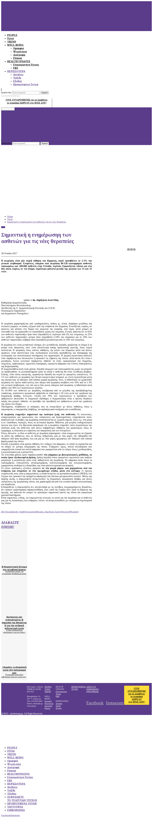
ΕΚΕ (15, 68)
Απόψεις (59, 703)
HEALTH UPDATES (18, 61)
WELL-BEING (15, 757)
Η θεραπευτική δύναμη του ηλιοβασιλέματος (14, 568)
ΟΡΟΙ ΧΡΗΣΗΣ (92, 691)
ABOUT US (91, 687)
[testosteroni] (29, 611)
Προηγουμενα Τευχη (25, 84)
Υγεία (3, 227)
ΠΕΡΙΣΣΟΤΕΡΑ (16, 71)
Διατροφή (48, 706)
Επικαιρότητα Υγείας (20, 777)
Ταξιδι (17, 77)
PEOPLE (48, 687)
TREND (48, 691)
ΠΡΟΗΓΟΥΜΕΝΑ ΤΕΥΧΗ (22, 803)
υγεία (67, 511)
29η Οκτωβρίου (8, 511)
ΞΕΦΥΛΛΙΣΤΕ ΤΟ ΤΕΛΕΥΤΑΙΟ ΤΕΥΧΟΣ (22, 798)
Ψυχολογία (49, 703)
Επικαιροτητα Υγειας (26, 64)
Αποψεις (18, 74)
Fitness (17, 58)
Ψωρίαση (74, 511)
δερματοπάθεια (33, 511)
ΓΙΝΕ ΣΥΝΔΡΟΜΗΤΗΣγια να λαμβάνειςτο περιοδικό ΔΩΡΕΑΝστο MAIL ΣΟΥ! (137, 695)
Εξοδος (17, 81)
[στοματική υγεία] (29, 662)
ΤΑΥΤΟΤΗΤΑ (15, 806)
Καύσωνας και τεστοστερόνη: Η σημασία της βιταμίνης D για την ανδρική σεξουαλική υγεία (14, 622)
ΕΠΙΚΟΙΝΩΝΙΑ (92, 689)
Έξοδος (59, 708)
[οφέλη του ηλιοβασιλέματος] (29, 561)
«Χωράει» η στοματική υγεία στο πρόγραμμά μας (14, 670)
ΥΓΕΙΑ (47, 689)
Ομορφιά (48, 701)
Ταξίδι (58, 706)
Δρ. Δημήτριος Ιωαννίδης (53, 511)
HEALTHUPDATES (18, 774)
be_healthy (21, 511)
